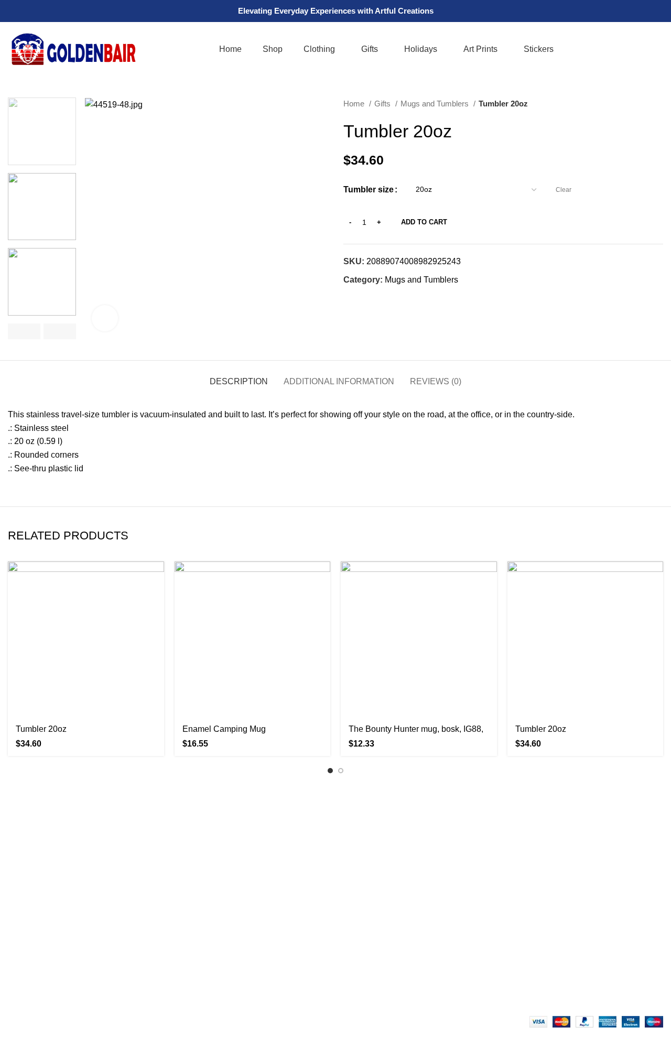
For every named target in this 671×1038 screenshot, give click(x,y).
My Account (364, 904)
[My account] (637, 49)
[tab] (239, 376)
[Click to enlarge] (105, 318)
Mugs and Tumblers (436, 103)
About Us (193, 885)
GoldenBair (58, 1021)
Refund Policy (202, 943)
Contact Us (196, 904)
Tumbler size (368, 189)
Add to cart (424, 222)
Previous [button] (24, 331)
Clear (563, 189)
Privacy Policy (202, 924)
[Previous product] (637, 104)
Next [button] (60, 331)
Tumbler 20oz (41, 729)
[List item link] (84, 953)
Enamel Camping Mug (224, 729)
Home (354, 103)
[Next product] (658, 104)
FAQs (353, 865)
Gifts (383, 103)
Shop (353, 885)
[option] (42, 131)
